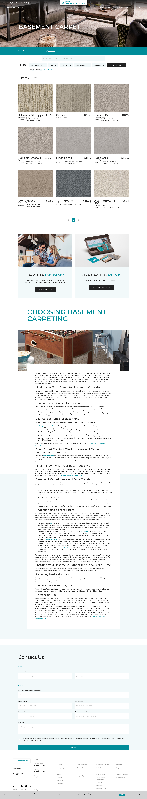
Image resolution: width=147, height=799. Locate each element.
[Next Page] (79, 220)
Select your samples (99, 287)
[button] (133, 7)
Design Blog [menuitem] (80, 776)
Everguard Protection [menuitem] (103, 765)
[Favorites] (136, 7)
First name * (22, 672)
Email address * (79, 701)
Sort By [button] (35, 78)
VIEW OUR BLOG (44, 289)
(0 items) (139, 7)
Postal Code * (22, 711)
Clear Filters (48, 70)
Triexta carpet (66, 547)
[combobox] (72, 58)
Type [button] (52, 65)
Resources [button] (22, 7)
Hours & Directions (104, 7)
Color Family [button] (81, 65)
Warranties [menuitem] (99, 782)
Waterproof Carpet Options (47, 426)
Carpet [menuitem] (59, 774)
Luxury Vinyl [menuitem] (60, 768)
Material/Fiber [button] (36, 65)
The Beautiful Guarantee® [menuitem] (100, 778)
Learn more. (27, 796)
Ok (122, 795)
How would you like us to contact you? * (30, 690)
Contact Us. (51, 51)
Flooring (30, 18)
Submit (73, 747)
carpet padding (48, 456)
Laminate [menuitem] (60, 777)
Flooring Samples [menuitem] (82, 768)
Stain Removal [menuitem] (100, 768)
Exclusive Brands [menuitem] (101, 788)
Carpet (38, 18)
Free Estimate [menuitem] (61, 780)
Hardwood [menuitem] (60, 771)
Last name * (78, 672)
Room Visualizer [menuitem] (82, 765)
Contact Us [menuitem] (119, 771)
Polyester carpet (51, 539)
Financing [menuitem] (60, 783)
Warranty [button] (98, 65)
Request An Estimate (122, 7)
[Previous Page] (68, 220)
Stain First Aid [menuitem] (100, 771)
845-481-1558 (33, 3)
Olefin (52, 523)
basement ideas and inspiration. (71, 475)
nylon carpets (84, 531)
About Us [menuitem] (119, 765)
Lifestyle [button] (65, 65)
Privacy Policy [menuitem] (120, 777)
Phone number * (23, 701)
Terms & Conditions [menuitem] (122, 774)
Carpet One (22, 18)
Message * (21, 722)
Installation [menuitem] (99, 785)
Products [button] (11, 7)
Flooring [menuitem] (59, 765)
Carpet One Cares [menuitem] (121, 768)
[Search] (103, 58)
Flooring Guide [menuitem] (100, 774)
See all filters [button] (115, 65)
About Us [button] (33, 7)
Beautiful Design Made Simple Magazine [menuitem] (84, 772)
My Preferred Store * (81, 711)
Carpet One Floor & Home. (26, 790)
